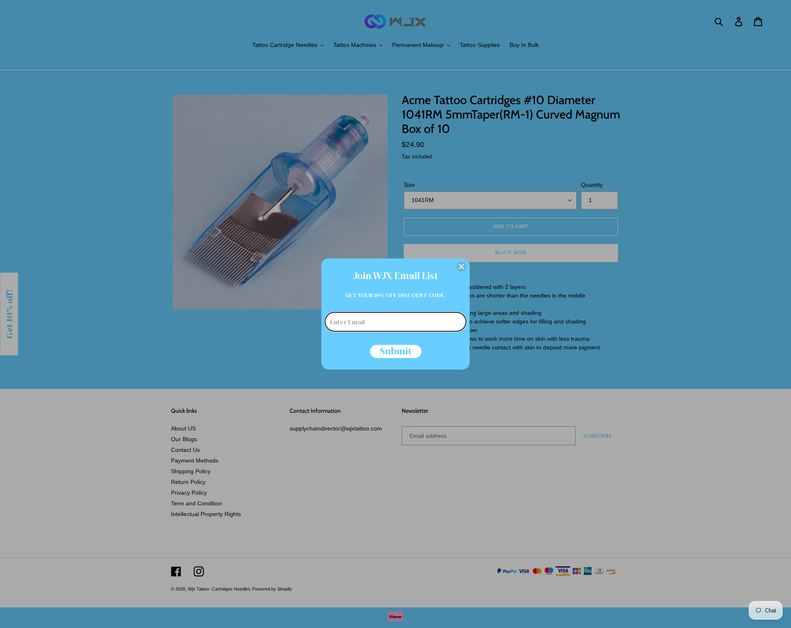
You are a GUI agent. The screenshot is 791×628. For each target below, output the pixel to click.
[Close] (461, 267)
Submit (396, 351)
